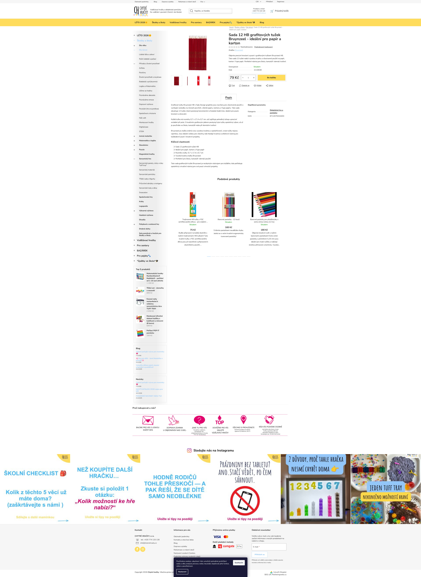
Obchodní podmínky (141, 2)
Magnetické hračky (147, 154)
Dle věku (142, 45)
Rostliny (142, 72)
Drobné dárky (144, 229)
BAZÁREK (142, 250)
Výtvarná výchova (146, 210)
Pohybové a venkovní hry (149, 224)
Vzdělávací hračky (146, 240)
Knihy (141, 201)
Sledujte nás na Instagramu (213, 450)
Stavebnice (143, 145)
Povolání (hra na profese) (149, 109)
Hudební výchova (146, 215)
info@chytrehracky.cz (148, 543)
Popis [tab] (228, 97)
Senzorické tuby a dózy (148, 188)
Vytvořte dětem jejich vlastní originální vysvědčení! (147, 366)
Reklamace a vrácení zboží (187, 2)
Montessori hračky (146, 122)
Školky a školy (144, 40)
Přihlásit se (260, 554)
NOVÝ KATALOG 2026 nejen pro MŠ (149, 390)
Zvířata (142, 68)
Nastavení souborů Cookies (184, 553)
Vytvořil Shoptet (279, 572)
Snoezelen (143, 192)
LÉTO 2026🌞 (144, 35)
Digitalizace (143, 127)
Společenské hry (146, 197)
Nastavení (182, 572)
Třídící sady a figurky (147, 179)
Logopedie (143, 206)
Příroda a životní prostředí (149, 63)
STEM (141, 131)
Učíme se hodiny (145, 91)
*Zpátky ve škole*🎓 (147, 260)
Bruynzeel (239, 50)
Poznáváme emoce (146, 100)
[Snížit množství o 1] (242, 77)
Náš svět (142, 118)
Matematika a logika (147, 140)
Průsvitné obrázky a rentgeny (150, 183)
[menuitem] (141, 22)
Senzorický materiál (147, 170)
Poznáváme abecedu (147, 95)
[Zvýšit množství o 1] (253, 77)
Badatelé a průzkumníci (148, 81)
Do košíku (271, 77)
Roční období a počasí (147, 59)
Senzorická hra (145, 159)
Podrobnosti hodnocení (263, 47)
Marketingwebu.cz (279, 574)
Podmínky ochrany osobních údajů (187, 556)
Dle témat (143, 50)
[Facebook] (137, 549)
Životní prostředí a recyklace (150, 77)
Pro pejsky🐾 (144, 255)
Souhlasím (239, 562)
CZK (257, 2)
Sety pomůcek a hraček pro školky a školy (150, 234)
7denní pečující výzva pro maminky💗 (150, 353)
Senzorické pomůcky (147, 174)
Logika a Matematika (147, 86)
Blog (155, 2)
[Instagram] (142, 549)
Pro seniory (143, 245)
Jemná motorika (145, 136)
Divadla (142, 219)
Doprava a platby (167, 2)
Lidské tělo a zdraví (146, 54)
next (284, 223)
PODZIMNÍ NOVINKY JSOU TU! (149, 396)
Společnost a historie (147, 113)
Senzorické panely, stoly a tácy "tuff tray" (151, 164)
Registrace (280, 2)
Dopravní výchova (146, 104)
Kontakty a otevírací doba (183, 540)
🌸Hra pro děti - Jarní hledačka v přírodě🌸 (149, 359)
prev (173, 223)
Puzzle (142, 149)
